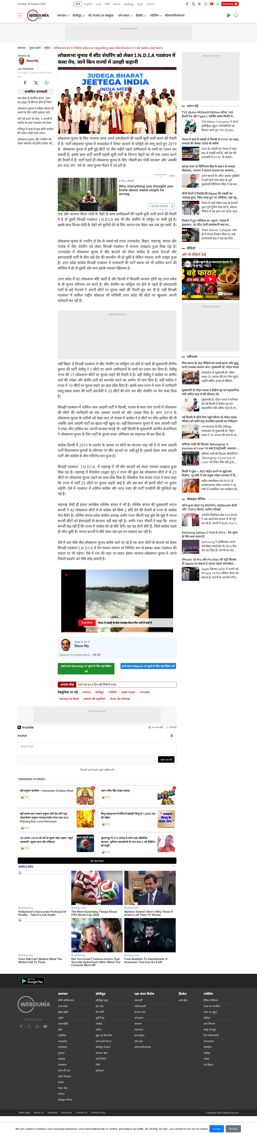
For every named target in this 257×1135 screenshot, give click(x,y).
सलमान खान (102, 1053)
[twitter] (193, 3)
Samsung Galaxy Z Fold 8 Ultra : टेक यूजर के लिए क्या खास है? (210, 534)
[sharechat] (199, 3)
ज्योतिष (154, 15)
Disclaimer (66, 1112)
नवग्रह (206, 1058)
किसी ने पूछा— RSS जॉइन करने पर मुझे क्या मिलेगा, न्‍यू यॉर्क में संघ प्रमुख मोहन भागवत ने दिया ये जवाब (210, 473)
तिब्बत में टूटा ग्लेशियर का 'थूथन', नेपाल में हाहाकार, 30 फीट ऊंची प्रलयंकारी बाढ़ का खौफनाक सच (205, 222)
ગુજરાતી (150, 4)
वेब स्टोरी (100, 1012)
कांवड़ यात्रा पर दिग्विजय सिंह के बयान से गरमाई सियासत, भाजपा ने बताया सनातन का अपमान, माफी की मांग (208, 168)
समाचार (61, 15)
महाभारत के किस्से (69, 699)
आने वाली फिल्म (103, 1041)
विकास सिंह (32, 61)
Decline (233, 1128)
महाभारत (138, 1029)
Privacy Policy (98, 1112)
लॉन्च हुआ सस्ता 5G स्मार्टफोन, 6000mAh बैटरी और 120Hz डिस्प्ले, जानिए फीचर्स (209, 507)
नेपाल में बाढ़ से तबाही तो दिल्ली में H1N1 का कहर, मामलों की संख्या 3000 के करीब (210, 141)
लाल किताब (209, 1023)
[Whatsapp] (217, 3)
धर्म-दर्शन (138, 1041)
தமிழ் (98, 4)
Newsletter (228, 3)
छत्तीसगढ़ (62, 1047)
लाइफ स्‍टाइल (128, 692)
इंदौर (60, 1029)
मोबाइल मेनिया (196, 499)
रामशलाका (209, 1041)
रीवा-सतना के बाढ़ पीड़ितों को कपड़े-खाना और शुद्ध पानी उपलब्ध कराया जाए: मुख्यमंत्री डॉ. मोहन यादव (210, 365)
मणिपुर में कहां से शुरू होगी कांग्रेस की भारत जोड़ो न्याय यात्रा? (35, 131)
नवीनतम (192, 356)
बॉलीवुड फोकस (103, 1047)
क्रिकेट (139, 15)
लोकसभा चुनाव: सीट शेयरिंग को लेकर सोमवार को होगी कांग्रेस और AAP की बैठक (35, 141)
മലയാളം (129, 4)
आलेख (99, 1023)
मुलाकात (100, 1070)
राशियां (207, 1018)
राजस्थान (62, 1064)
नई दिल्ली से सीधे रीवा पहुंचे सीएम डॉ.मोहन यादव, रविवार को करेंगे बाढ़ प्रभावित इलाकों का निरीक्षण (209, 419)
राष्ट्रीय (47, 48)
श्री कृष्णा (138, 1018)
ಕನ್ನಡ (140, 4)
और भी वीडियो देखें (194, 254)
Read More (86, 621)
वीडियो (191, 248)
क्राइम (61, 1082)
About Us (39, 1112)
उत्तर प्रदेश (63, 1006)
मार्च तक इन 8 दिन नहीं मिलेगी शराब (97, 685)
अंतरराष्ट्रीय (63, 1023)
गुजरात (61, 1053)
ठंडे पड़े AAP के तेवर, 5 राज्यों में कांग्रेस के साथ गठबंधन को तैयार (34, 120)
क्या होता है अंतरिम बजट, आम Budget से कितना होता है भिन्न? (34, 100)
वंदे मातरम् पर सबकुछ (100, 15)
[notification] (236, 15)
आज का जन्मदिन (212, 1006)
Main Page (24, 1112)
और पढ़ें (96, 654)
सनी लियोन (101, 1058)
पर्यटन (99, 1029)
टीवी (98, 1064)
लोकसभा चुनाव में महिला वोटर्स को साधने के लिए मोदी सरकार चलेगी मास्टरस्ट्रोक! (35, 110)
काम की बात (64, 1070)
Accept (216, 1128)
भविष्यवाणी (140, 1006)
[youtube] (211, 3)
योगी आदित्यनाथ (66, 1000)
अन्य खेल (183, 1000)
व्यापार (61, 1094)
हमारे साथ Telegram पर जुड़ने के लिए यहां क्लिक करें (148, 666)
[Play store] (229, 15)
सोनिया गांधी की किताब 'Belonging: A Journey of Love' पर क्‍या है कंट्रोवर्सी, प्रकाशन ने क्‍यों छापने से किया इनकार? (210, 446)
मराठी (107, 4)
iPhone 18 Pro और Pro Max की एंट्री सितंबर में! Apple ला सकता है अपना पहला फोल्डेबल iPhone (209, 561)
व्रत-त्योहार (139, 1035)
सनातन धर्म (139, 1012)
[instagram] (205, 3)
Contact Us (81, 1112)
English (88, 4)
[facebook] (187, 3)
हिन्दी (78, 4)
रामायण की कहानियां (94, 699)
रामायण (138, 1023)
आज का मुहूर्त (210, 1012)
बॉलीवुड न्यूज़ (102, 1000)
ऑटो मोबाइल (64, 1076)
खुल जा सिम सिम (104, 1035)
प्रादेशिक (62, 1035)
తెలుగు (116, 4)
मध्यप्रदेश (62, 1041)
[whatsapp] (47, 82)
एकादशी (138, 1000)
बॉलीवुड (77, 15)
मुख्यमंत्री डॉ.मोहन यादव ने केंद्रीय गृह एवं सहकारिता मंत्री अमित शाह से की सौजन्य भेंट (210, 392)
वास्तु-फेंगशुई (210, 1029)
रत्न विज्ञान (208, 1064)
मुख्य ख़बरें (35, 48)
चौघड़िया (208, 1047)
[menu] (20, 15)
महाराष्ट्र (61, 1058)
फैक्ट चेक (62, 1088)
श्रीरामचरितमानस (174, 15)
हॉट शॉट (100, 1006)
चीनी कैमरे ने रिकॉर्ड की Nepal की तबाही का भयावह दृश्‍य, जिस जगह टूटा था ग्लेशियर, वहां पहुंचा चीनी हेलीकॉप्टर (210, 195)
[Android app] (32, 981)
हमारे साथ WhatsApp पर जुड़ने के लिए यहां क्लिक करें (86, 668)
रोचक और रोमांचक (120, 699)
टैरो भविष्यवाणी (211, 1035)
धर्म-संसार (123, 15)
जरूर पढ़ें (192, 106)
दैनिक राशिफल (211, 1000)
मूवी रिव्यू (100, 1018)
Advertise (52, 1112)
